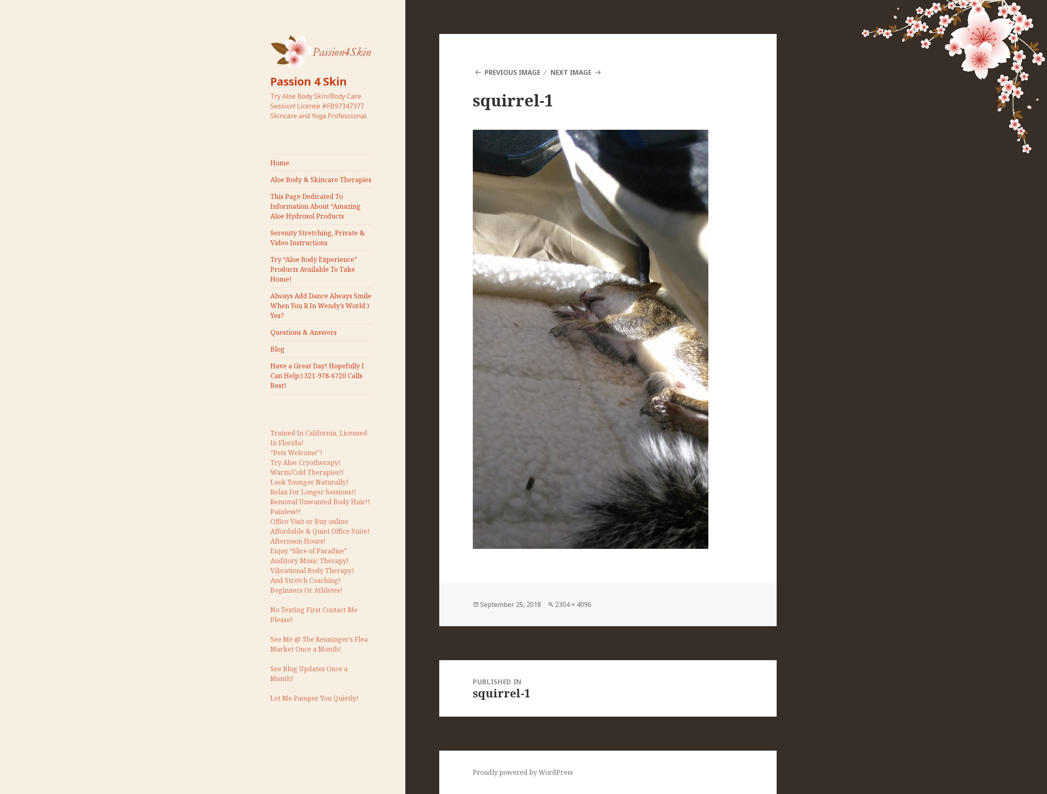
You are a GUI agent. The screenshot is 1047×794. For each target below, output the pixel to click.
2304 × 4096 (573, 604)
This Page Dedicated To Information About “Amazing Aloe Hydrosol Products (315, 206)
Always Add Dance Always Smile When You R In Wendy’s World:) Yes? (320, 305)
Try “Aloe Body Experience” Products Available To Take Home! (313, 269)
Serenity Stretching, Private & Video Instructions (317, 237)
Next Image (570, 72)
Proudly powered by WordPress (523, 772)
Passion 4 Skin (308, 81)
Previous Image (512, 72)
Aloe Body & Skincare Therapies (320, 179)
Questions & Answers (303, 332)
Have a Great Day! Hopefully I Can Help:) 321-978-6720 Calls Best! (317, 375)
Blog (277, 349)
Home (279, 162)
